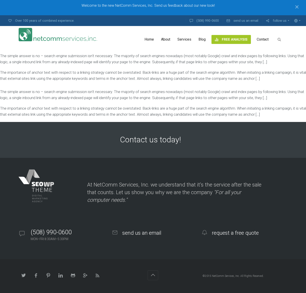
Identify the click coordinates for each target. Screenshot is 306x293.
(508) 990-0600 (51, 232)
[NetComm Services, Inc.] (58, 34)
